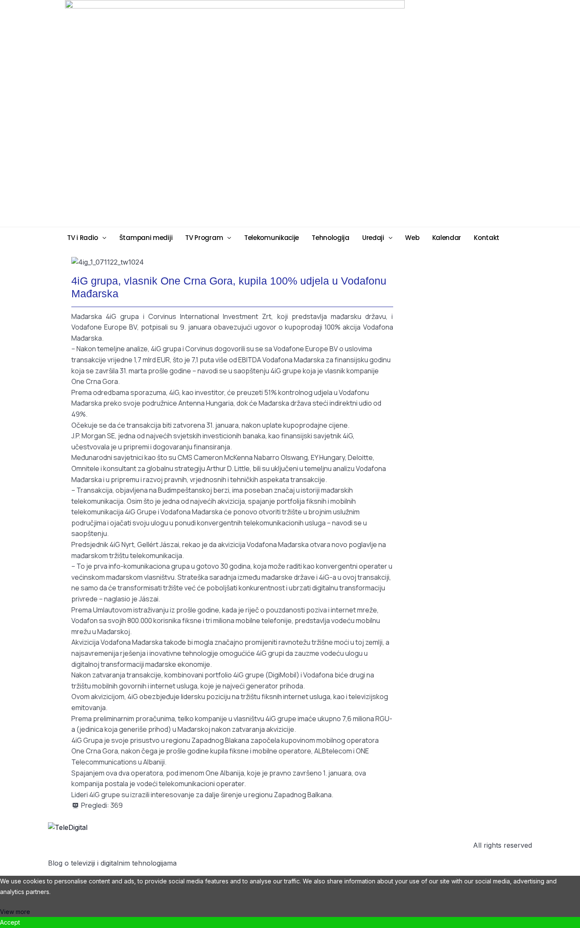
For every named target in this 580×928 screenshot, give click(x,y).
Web (412, 237)
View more (15, 911)
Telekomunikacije (271, 237)
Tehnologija (330, 237)
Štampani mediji (146, 237)
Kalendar (447, 237)
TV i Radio (82, 237)
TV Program (204, 237)
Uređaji (373, 237)
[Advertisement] (356, 113)
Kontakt (486, 237)
